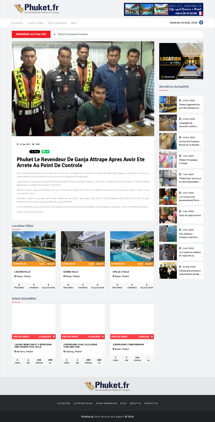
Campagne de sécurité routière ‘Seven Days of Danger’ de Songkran (189, 123)
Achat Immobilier (57, 23)
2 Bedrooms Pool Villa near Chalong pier (80, 345)
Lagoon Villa (22, 272)
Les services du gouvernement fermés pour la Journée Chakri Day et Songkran (190, 197)
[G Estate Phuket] (163, 9)
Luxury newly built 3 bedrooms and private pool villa (33, 345)
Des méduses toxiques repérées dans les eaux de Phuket (188, 234)
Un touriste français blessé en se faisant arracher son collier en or (189, 141)
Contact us (151, 403)
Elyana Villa (70, 272)
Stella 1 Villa (121, 272)
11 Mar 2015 (24, 144)
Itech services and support (109, 416)
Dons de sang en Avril (190, 213)
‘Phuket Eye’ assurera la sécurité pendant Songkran (87, 34)
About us (135, 403)
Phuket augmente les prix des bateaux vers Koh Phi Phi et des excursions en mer (189, 104)
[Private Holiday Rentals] (181, 61)
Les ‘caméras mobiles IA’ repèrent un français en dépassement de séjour (190, 252)
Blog (73, 23)
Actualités (17, 23)
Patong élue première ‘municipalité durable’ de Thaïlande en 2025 (190, 270)
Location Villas (35, 23)
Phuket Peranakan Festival (188, 160)
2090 (37, 144)
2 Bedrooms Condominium (128, 344)
